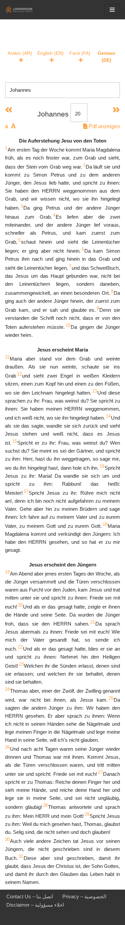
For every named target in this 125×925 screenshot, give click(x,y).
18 (105, 524)
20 (20, 605)
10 (68, 325)
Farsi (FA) (79, 53)
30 (7, 839)
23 (21, 664)
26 (7, 747)
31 (21, 856)
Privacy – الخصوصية (84, 896)
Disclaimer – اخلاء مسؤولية (35, 905)
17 (26, 491)
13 (94, 391)
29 (87, 814)
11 (7, 357)
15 (14, 441)
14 (108, 416)
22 (20, 647)
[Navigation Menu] (112, 9)
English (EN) (50, 53)
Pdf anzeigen (103, 126)
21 (92, 622)
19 (7, 571)
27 (100, 772)
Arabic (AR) (20, 53)
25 (111, 698)
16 (102, 466)
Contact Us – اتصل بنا (29, 896)
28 (45, 805)
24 (7, 689)
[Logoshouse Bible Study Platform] (25, 10)
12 (19, 374)
